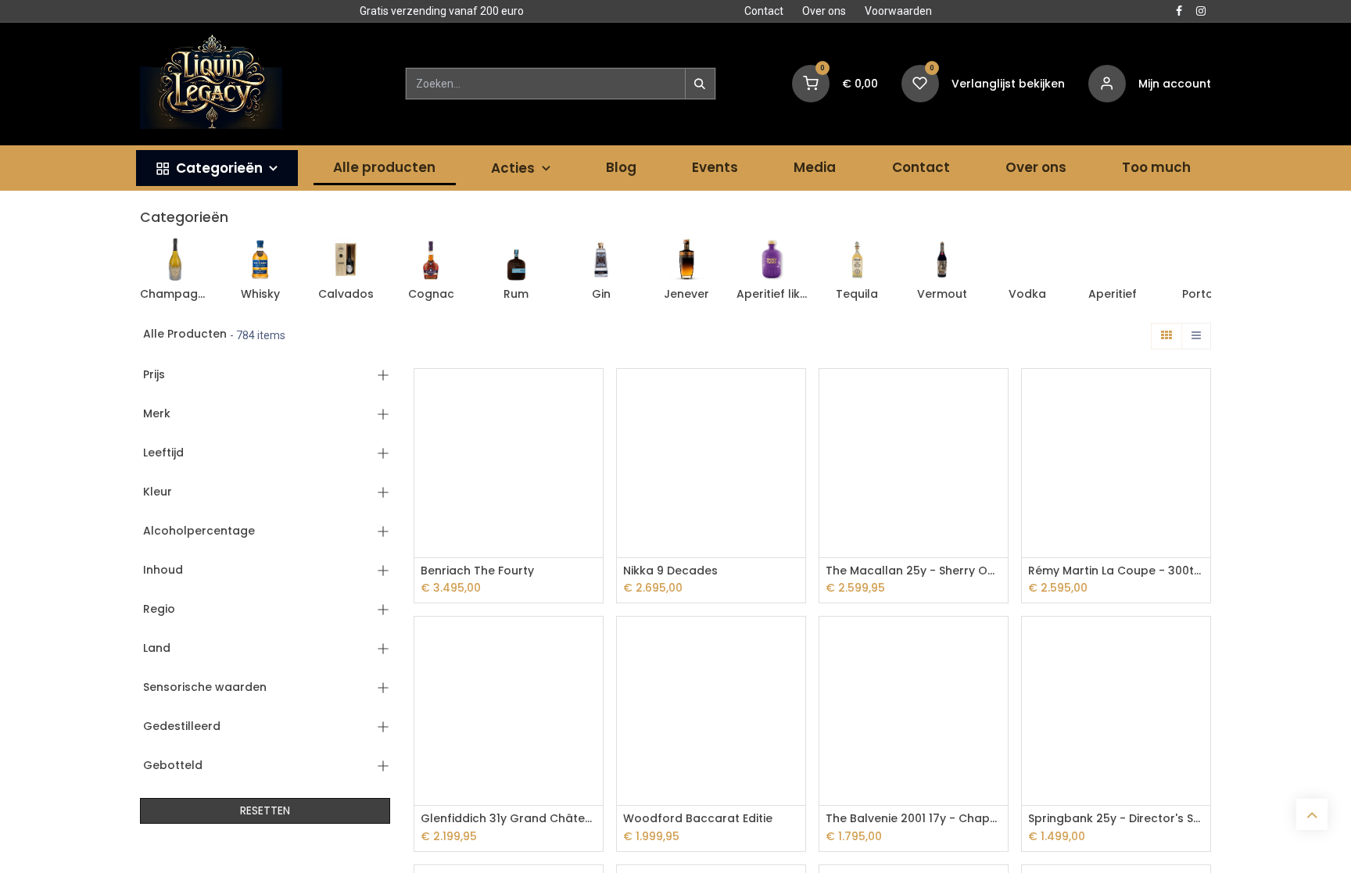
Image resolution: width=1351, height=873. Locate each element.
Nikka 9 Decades (670, 571)
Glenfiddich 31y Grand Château (509, 818)
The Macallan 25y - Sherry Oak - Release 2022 (914, 571)
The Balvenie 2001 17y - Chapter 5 (914, 818)
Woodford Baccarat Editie (697, 818)
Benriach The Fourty (477, 571)
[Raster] (1166, 336)
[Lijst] (1196, 336)
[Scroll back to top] (1312, 814)
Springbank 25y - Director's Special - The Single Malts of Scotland (1116, 818)
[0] (811, 83)
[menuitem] (217, 168)
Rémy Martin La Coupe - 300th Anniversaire (1116, 571)
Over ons (824, 11)
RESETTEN (265, 810)
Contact (763, 11)
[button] (593, 394)
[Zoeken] (700, 83)
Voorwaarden (898, 11)
